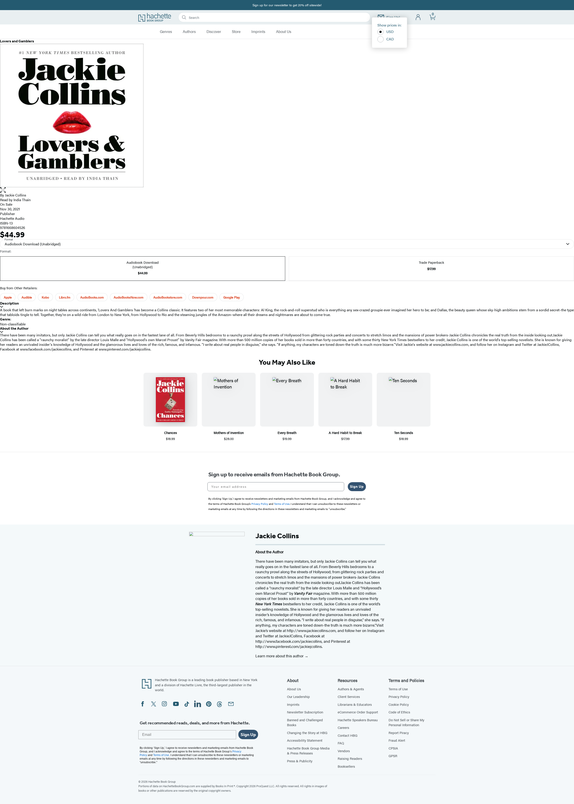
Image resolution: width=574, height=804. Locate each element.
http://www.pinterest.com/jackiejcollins (288, 646)
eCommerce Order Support (358, 712)
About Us (283, 31)
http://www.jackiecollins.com (311, 630)
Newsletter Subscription (305, 712)
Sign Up (357, 486)
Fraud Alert (397, 740)
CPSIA (393, 748)
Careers (343, 727)
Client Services (349, 696)
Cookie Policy (399, 704)
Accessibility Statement (304, 740)
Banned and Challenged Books (305, 722)
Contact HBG (347, 735)
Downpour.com (202, 297)
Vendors (344, 750)
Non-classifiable (13, 324)
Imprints (258, 31)
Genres (166, 31)
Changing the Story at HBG (307, 732)
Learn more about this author (279, 655)
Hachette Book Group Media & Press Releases (308, 751)
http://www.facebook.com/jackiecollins (288, 641)
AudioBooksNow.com (129, 297)
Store (236, 31)
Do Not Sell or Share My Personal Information (406, 722)
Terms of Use (398, 688)
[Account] (418, 17)
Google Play (231, 297)
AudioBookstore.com (167, 297)
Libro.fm (64, 297)
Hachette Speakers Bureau (358, 719)
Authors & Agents (351, 688)
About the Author (14, 328)
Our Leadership (298, 696)
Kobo (45, 297)
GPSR (393, 755)
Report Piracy (399, 732)
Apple (8, 297)
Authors (189, 31)
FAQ (341, 743)
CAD (390, 38)
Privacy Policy (399, 696)
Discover (214, 31)
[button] (287, 190)
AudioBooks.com (92, 297)
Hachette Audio (12, 218)
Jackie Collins (15, 195)
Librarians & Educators (355, 704)
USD (390, 31)
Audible (27, 297)
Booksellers (346, 766)
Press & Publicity (299, 760)
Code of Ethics (399, 712)
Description (9, 303)
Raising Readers (350, 758)
